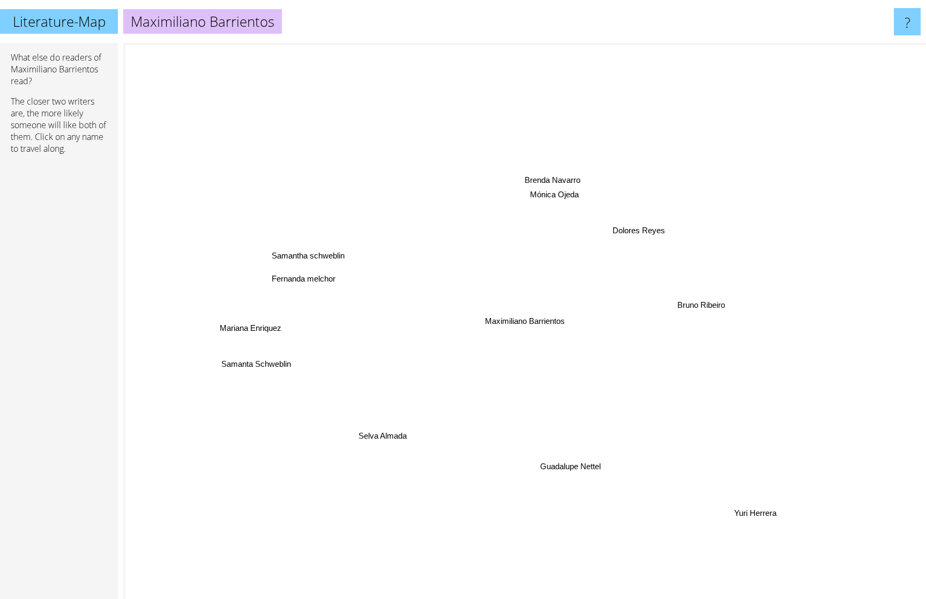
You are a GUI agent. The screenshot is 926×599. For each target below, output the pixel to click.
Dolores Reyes (639, 230)
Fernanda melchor (304, 278)
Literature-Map (59, 21)
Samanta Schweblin (257, 363)
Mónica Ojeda (556, 194)
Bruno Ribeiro (701, 304)
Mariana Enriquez (251, 327)
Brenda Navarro (554, 179)
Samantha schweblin (308, 255)
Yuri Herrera (756, 512)
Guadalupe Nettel (572, 466)
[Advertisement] (59, 326)
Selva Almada (384, 436)
